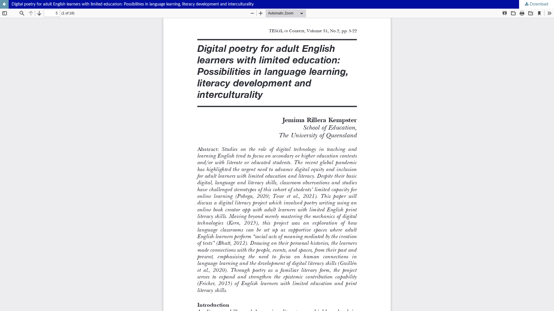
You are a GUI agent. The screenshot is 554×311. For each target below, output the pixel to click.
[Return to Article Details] (4, 4)
